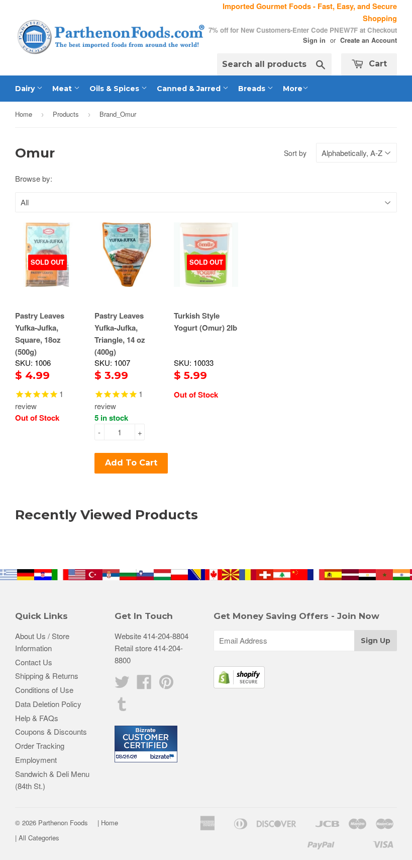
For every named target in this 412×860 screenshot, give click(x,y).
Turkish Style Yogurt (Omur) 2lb (205, 321)
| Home (107, 822)
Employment (36, 759)
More (292, 88)
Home (23, 114)
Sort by (295, 153)
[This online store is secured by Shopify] (239, 685)
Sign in (314, 40)
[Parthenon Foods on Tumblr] (122, 706)
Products (66, 114)
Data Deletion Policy (48, 703)
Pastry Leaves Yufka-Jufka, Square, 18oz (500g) (39, 333)
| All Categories (37, 837)
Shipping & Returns (46, 675)
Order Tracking (39, 745)
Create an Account (368, 40)
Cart (376, 63)
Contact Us (33, 662)
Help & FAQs (36, 718)
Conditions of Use (44, 689)
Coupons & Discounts (51, 731)
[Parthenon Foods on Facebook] (144, 684)
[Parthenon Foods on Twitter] (122, 684)
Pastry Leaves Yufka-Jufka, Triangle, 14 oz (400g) (119, 333)
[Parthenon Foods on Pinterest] (166, 684)
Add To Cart (131, 462)
